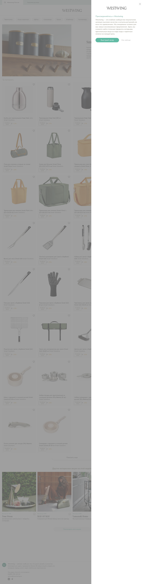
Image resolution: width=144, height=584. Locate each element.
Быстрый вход (107, 40)
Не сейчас (126, 40)
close (140, 4)
